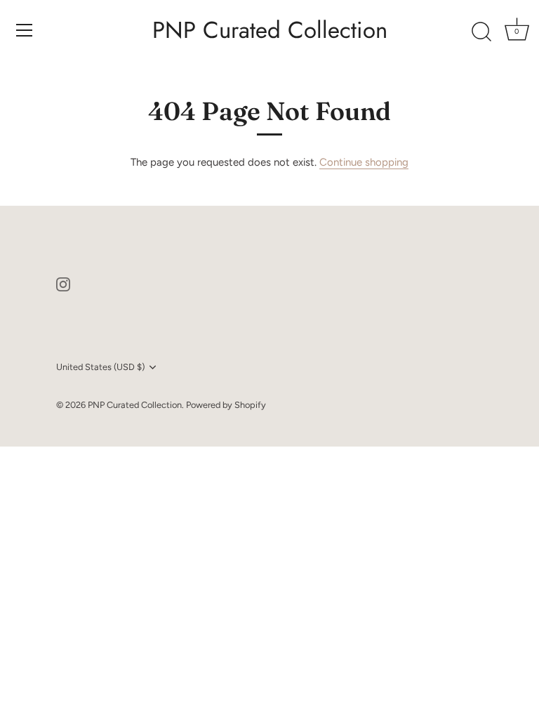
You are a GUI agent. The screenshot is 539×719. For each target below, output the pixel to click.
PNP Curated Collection (269, 30)
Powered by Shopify (226, 405)
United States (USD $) (100, 367)
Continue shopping (363, 162)
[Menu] (24, 30)
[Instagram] (63, 283)
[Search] (481, 32)
